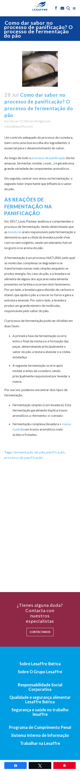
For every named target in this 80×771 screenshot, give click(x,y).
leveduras (15, 232)
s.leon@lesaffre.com (18, 126)
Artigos (39, 121)
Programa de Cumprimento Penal (40, 727)
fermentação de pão (29, 452)
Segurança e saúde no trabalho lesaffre (40, 711)
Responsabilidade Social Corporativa (40, 686)
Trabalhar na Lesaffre (40, 743)
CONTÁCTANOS (40, 632)
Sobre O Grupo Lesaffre (40, 671)
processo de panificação (48, 158)
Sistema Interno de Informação (40, 735)
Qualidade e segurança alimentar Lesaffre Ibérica (40, 699)
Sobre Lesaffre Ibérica (40, 663)
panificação (55, 452)
